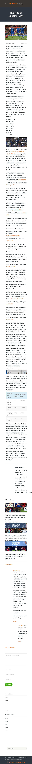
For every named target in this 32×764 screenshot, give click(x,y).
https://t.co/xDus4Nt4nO (16, 299)
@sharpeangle (22, 179)
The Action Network (9, 759)
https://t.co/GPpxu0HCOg (13, 235)
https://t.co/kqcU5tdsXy (17, 210)
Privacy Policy (20, 762)
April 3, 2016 (9, 240)
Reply (14, 621)
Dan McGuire (11, 43)
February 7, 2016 (10, 266)
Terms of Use (11, 762)
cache (6, 698)
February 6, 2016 (10, 185)
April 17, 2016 (9, 319)
